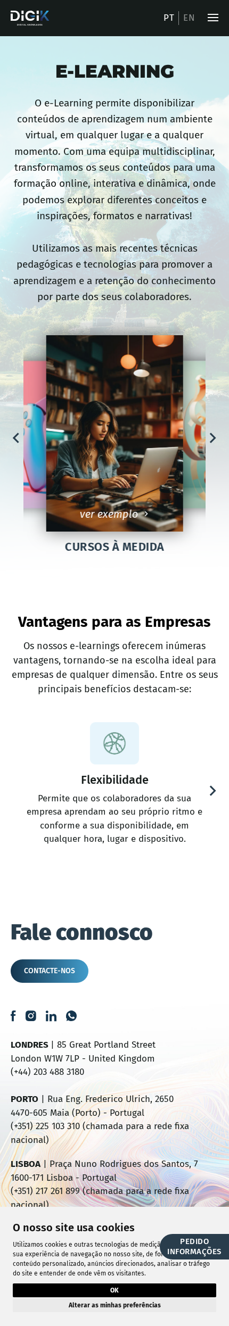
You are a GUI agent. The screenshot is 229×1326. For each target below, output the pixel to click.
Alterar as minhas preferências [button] (115, 1305)
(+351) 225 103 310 (45, 1126)
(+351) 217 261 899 (45, 1191)
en (189, 17)
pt (168, 17)
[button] (16, 438)
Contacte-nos (49, 970)
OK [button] (114, 1290)
